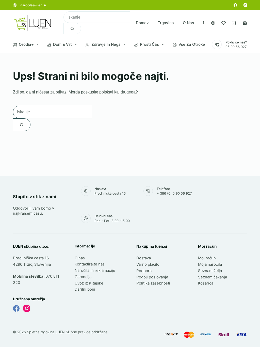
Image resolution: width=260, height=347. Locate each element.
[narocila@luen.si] (15, 5)
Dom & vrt (62, 44)
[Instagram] (245, 5)
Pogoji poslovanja (152, 277)
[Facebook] (235, 5)
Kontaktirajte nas (90, 264)
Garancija (83, 276)
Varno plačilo (147, 264)
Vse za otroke (191, 44)
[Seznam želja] (223, 23)
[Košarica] (245, 23)
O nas (188, 22)
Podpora (144, 270)
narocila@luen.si (33, 5)
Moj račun (207, 258)
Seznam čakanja (212, 277)
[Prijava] (213, 23)
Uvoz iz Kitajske (89, 283)
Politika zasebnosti (153, 283)
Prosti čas (149, 44)
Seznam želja (210, 270)
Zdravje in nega (106, 44)
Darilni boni (85, 289)
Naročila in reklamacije (95, 270)
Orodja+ (26, 44)
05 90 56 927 (236, 47)
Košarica (205, 283)
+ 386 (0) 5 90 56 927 (174, 193)
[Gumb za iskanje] (72, 28)
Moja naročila (210, 264)
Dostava (143, 258)
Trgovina (166, 22)
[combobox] (96, 17)
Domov (142, 22)
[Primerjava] (234, 23)
